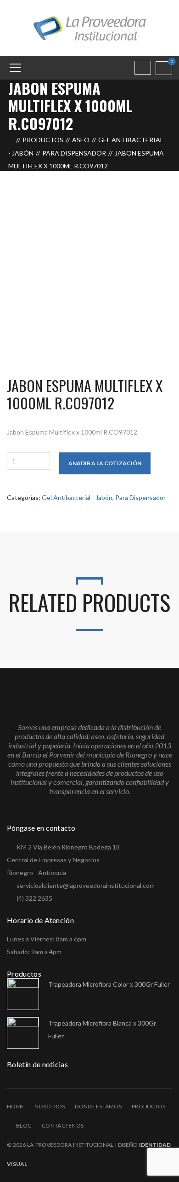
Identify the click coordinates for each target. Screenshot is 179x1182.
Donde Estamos (98, 1106)
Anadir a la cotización (104, 463)
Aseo (81, 140)
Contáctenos (63, 1125)
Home (15, 1106)
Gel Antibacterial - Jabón (77, 497)
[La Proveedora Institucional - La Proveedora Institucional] (89, 27)
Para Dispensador (74, 153)
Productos (42, 140)
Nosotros (49, 1106)
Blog (24, 1125)
